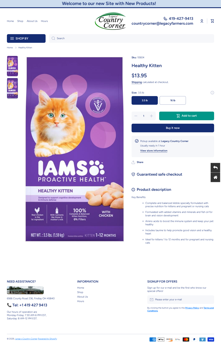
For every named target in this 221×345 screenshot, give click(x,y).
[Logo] (110, 21)
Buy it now (173, 128)
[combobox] (131, 38)
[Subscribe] (209, 299)
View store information (153, 150)
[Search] (52, 38)
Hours (80, 301)
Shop (80, 292)
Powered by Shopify (47, 338)
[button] (212, 21)
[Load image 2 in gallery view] (12, 88)
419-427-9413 (181, 18)
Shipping (137, 82)
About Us (82, 296)
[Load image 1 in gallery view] (12, 66)
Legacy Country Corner (26, 338)
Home (10, 47)
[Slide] (212, 92)
